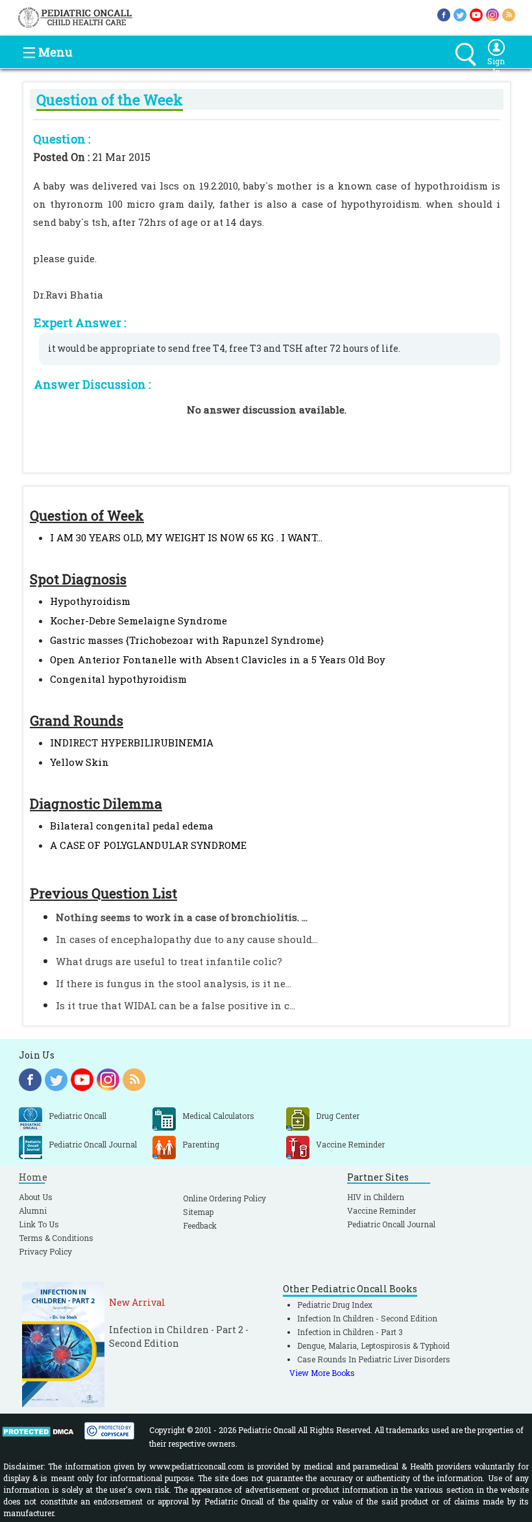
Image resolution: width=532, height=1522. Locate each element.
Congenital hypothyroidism (118, 678)
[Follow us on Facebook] (443, 14)
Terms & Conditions (56, 1238)
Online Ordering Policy (224, 1198)
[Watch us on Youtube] (476, 14)
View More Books (322, 1373)
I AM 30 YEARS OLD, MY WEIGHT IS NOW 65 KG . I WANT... (186, 537)
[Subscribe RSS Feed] (508, 14)
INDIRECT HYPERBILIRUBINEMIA (131, 742)
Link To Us (39, 1224)
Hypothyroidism (90, 601)
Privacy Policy (45, 1251)
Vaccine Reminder (381, 1210)
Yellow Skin (79, 761)
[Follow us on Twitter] (459, 14)
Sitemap (198, 1212)
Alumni (33, 1210)
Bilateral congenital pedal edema (131, 825)
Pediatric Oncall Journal (391, 1224)
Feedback (200, 1225)
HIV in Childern (375, 1197)
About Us (36, 1197)
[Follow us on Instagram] (492, 14)
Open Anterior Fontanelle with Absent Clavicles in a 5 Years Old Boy (217, 659)
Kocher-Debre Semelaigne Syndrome (138, 620)
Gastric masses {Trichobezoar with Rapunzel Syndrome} (187, 639)
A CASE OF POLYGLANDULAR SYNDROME (148, 845)
